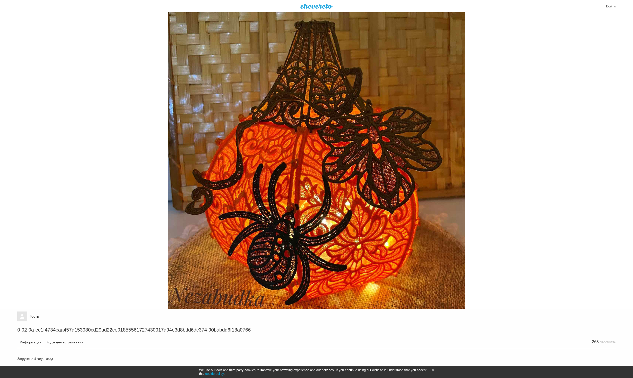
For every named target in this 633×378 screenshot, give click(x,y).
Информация (31, 342)
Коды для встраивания (64, 342)
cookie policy (214, 374)
